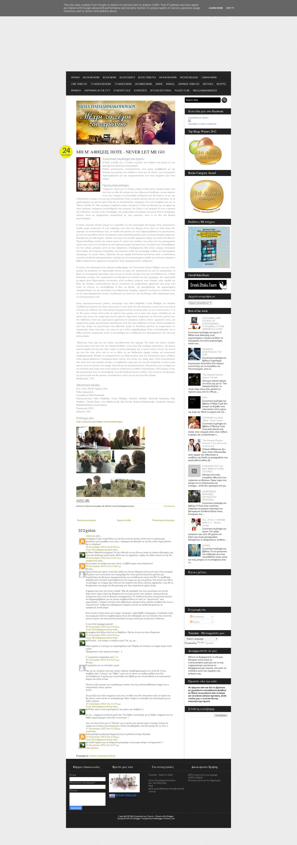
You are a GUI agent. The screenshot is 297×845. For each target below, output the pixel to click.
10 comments (169, 506)
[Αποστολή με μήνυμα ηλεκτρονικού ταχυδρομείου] (78, 500)
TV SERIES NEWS (123, 84)
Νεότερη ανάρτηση (86, 520)
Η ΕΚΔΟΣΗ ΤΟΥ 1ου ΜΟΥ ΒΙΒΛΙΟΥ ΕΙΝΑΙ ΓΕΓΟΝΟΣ (213, 469)
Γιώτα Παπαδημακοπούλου (99, 549)
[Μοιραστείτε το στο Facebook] (87, 500)
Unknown (90, 535)
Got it (230, 8)
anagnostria (92, 560)
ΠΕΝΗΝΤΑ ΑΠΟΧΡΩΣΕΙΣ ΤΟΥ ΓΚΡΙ (212, 352)
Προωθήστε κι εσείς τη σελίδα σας (202, 124)
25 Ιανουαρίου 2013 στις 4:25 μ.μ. (102, 635)
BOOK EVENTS (127, 77)
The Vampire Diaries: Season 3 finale (212, 376)
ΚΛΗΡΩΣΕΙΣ (140, 90)
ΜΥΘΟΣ (206, 545)
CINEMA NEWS (209, 77)
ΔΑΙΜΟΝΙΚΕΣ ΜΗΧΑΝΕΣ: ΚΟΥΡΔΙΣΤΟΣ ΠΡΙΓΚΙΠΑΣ (209, 495)
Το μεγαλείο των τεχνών (198, 118)
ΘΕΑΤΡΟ (221, 84)
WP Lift (129, 818)
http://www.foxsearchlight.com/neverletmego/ (99, 421)
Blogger (170, 816)
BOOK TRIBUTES (147, 77)
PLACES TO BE (182, 90)
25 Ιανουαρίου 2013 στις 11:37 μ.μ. (103, 703)
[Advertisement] (148, 46)
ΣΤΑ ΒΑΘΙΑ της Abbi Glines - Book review (212, 419)
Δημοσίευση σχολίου (88, 747)
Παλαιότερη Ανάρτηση (163, 520)
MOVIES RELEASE (189, 77)
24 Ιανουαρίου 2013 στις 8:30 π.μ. (103, 546)
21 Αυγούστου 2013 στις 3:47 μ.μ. (102, 745)
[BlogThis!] (81, 500)
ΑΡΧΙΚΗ (75, 77)
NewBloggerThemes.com (163, 818)
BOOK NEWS (109, 77)
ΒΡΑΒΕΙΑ (76, 90)
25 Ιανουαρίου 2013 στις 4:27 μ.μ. (102, 659)
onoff (88, 731)
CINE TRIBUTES (79, 84)
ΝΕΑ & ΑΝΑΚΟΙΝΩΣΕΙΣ (205, 90)
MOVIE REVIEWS (168, 77)
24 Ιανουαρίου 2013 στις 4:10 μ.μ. (102, 626)
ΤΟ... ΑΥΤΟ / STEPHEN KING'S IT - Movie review (213, 522)
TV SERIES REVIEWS (101, 84)
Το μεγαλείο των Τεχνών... (144, 816)
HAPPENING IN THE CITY (97, 90)
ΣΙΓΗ (204, 397)
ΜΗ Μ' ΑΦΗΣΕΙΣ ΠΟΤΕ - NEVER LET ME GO (120, 151)
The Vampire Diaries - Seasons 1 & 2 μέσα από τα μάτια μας (214, 443)
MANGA (170, 84)
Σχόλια (196, 622)
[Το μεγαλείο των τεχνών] (189, 121)
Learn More (216, 8)
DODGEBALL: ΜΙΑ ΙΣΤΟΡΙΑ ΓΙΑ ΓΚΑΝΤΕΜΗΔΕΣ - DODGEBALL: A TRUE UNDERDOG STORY (213, 323)
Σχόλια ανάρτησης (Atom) (102, 755)
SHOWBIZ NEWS (143, 84)
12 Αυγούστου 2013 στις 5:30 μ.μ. (102, 736)
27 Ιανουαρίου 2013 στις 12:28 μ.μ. (103, 728)
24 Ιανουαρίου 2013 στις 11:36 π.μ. (103, 566)
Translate (209, 643)
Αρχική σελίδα (124, 520)
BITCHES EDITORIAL (160, 90)
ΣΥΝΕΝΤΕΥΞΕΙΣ (122, 90)
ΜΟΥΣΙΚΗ (208, 84)
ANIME (159, 84)
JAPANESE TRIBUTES (188, 84)
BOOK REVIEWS (91, 77)
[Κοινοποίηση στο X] (84, 500)
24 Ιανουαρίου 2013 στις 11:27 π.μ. (103, 558)
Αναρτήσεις (198, 616)
